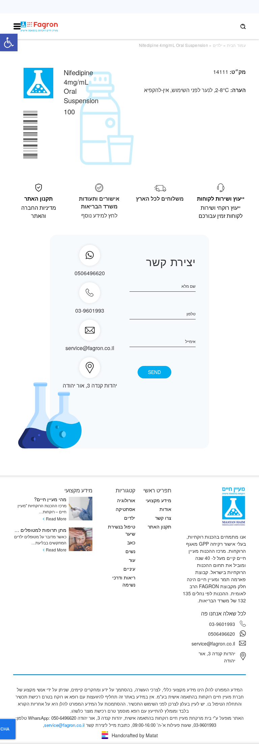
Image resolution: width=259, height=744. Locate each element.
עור (132, 559)
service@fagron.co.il (89, 348)
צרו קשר (163, 517)
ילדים (217, 45)
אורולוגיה (126, 500)
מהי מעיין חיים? (50, 499)
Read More (56, 518)
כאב (131, 542)
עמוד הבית (236, 45)
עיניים (129, 568)
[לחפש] (243, 26)
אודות (165, 509)
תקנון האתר (159, 526)
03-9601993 (89, 310)
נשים (130, 551)
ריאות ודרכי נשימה (123, 581)
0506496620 (221, 633)
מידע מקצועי (158, 500)
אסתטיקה (125, 509)
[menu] (17, 26)
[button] (9, 42)
